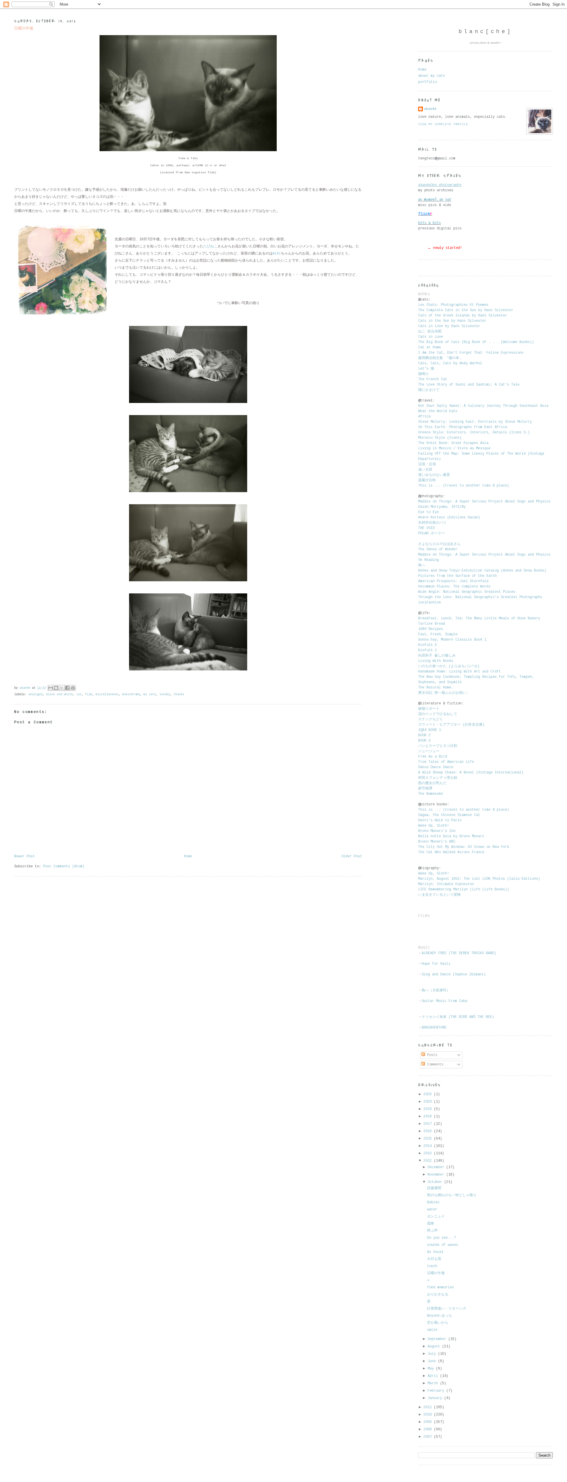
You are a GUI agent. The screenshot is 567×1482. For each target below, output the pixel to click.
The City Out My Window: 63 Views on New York (463, 847)
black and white (59, 694)
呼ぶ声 (432, 1231)
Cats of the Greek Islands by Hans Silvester (462, 316)
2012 (428, 1161)
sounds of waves (442, 1245)
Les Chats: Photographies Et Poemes (453, 305)
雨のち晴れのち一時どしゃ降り (452, 1195)
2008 (428, 1429)
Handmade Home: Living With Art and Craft (459, 672)
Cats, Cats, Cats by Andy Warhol (450, 363)
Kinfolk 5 (427, 645)
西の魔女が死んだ (432, 783)
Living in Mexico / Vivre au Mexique (454, 448)
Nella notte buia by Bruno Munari (451, 836)
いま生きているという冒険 (440, 895)
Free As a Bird (432, 757)
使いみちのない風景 (435, 475)
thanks (179, 694)
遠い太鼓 (426, 470)
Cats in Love (430, 337)
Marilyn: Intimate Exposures (446, 884)
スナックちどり (430, 719)
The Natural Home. (435, 687)
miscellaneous (107, 694)
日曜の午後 (436, 1273)
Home (188, 856)
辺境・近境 (427, 464)
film (88, 694)
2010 (428, 1415)
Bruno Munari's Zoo (436, 831)
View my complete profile (443, 124)
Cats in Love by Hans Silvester (449, 326)
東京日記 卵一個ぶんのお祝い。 (444, 693)
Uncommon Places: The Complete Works (454, 587)
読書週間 (434, 1188)
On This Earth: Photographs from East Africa (462, 427)
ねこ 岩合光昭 (429, 331)
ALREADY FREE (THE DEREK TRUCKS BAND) (459, 953)
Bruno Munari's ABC (436, 842)
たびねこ (210, 246)
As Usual (435, 1252)
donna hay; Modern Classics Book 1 (452, 640)
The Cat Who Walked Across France (451, 852)
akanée (430, 109)
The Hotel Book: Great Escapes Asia (453, 443)
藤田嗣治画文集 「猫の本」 (440, 358)
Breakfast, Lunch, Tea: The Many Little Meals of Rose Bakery (479, 618)
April (434, 1376)
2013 (428, 1153)
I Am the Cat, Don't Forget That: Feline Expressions (471, 353)
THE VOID (426, 528)
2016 (428, 1131)
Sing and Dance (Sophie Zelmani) (454, 974)
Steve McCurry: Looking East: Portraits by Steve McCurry (475, 422)
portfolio (427, 82)
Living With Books (435, 661)
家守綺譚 (426, 788)
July (433, 1354)
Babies (433, 1202)
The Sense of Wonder (437, 549)
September (438, 1339)
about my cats (431, 76)
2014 (428, 1146)
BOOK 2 (424, 735)
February (437, 1391)
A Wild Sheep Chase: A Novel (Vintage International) (471, 773)
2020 (428, 1102)
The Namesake (430, 794)
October (436, 1182)
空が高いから (437, 1323)
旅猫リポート (428, 709)
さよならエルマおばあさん (439, 544)
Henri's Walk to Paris (440, 820)
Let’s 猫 (426, 369)
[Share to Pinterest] (73, 688)
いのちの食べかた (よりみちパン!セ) (449, 666)
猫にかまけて (428, 390)
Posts (431, 1055)
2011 (428, 1407)
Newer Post (24, 856)
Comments (434, 1064)
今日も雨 (434, 1259)
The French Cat (432, 379)
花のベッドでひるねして (437, 714)
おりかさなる (437, 1294)
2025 (428, 1094)
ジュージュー (428, 751)
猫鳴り (424, 374)
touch (432, 1266)
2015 (428, 1139)
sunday (164, 694)
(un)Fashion (429, 602)
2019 (428, 1109)
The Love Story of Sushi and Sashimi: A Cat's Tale (468, 385)
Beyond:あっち (439, 1316)
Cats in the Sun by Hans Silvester (452, 321)
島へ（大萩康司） (436, 990)
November (437, 1175)
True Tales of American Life (446, 762)
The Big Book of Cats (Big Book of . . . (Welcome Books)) (476, 342)
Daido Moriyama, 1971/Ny (442, 507)
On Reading (428, 560)
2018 (428, 1116)
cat (79, 694)
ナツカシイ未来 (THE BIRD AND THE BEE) (458, 1017)
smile (432, 1330)
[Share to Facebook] (67, 688)
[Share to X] (62, 688)
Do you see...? (441, 1238)
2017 (428, 1124)
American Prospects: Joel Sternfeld (453, 581)
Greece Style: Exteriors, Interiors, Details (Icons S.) (474, 432)
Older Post (351, 856)
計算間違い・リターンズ (446, 1309)
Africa (424, 416)
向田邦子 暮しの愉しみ (437, 656)
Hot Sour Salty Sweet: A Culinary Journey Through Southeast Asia (483, 406)
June (433, 1361)
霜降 (430, 1224)
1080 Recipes (430, 629)
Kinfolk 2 (427, 650)
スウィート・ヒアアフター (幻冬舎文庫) (451, 725)
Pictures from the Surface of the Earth (457, 576)
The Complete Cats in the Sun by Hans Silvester (465, 310)
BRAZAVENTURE (434, 1028)
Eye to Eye (428, 512)
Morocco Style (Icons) (440, 438)
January (436, 1398)
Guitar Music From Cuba (444, 1001)
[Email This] (50, 688)
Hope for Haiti (436, 964)
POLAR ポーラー (431, 533)
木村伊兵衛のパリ (432, 523)
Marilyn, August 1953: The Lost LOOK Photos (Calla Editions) (479, 879)
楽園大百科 (427, 480)
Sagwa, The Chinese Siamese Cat (449, 815)
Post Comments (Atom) (63, 866)
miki (277, 254)
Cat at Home (429, 347)
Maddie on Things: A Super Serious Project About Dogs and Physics (484, 502)
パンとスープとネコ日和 (437, 746)
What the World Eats (437, 411)
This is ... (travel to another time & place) (463, 486)
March (434, 1383)
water (432, 1209)
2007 (428, 1437)
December (437, 1167)
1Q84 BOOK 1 (429, 730)
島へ (421, 565)
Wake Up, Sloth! (433, 826)
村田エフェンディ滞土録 (438, 778)
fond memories (440, 1287)
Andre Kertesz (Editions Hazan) (449, 517)
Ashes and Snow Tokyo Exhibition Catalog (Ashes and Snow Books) (482, 571)
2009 (428, 1422)
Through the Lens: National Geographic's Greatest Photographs (480, 597)
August (435, 1346)
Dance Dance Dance (435, 767)
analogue (35, 694)
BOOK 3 (424, 741)
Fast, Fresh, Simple (437, 634)
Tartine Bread (431, 624)
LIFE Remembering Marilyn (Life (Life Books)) (463, 889)
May (432, 1369)
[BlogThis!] (56, 688)
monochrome (131, 694)
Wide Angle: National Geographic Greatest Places (466, 592)
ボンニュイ (436, 1217)
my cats (150, 694)
